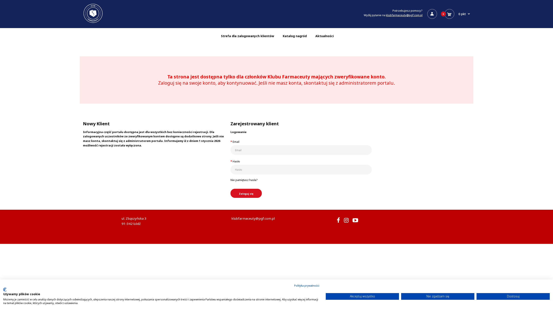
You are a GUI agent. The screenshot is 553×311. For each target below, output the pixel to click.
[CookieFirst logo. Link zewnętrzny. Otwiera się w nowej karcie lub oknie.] (4, 290)
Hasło (236, 161)
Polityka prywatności (306, 285)
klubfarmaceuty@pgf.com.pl (404, 15)
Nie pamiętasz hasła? (244, 180)
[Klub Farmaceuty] (93, 22)
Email (236, 142)
